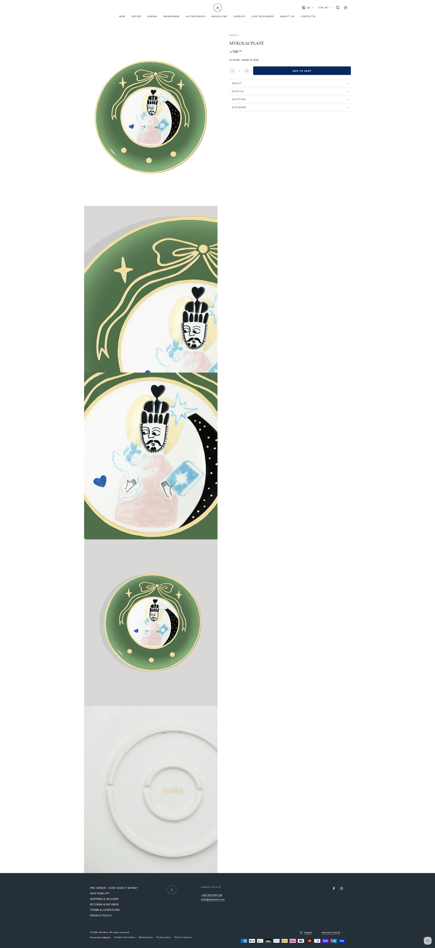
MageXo (107, 937)
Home (233, 35)
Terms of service (183, 937)
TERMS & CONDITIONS (105, 909)
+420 (204, 895)
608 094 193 (215, 895)
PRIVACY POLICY (101, 915)
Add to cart (302, 70)
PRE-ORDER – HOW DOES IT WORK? (114, 888)
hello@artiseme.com (213, 899)
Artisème (103, 932)
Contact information (124, 937)
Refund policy (146, 937)
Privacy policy (163, 937)
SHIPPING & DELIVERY (104, 899)
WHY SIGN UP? (100, 893)
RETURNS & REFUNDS (104, 904)
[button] (337, 7)
